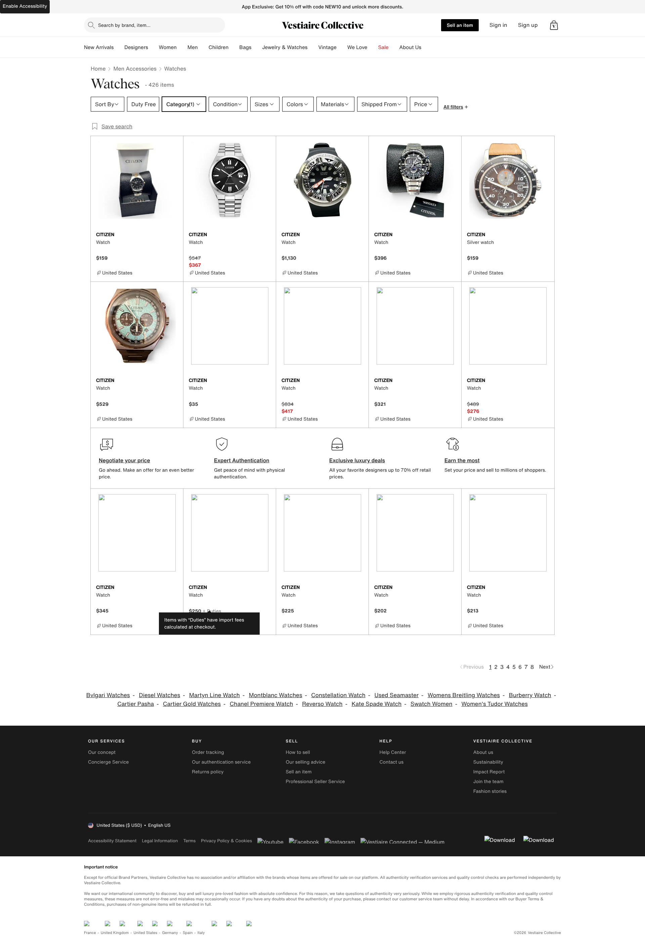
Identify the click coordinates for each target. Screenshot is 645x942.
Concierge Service (108, 762)
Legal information (160, 841)
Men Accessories (134, 69)
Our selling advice (305, 762)
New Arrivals (99, 47)
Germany (170, 932)
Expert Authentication (241, 460)
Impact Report (489, 771)
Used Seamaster (397, 695)
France (90, 932)
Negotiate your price (124, 460)
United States (146, 932)
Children (219, 47)
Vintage (327, 47)
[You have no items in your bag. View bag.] (554, 25)
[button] (554, 25)
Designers (136, 47)
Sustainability (488, 762)
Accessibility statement (112, 841)
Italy (201, 932)
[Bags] (256, 47)
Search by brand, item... (124, 25)
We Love (357, 47)
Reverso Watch (322, 704)
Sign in (498, 25)
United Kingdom (115, 932)
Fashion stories (490, 791)
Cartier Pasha (135, 704)
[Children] (233, 47)
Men (192, 47)
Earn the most (462, 460)
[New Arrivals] (119, 47)
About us (483, 752)
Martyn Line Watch (214, 695)
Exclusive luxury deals (357, 460)
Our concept (102, 752)
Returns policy (207, 771)
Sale (383, 47)
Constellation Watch (338, 695)
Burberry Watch (530, 695)
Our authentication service (221, 762)
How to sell (298, 752)
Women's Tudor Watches (494, 704)
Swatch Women (432, 704)
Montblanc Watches (275, 695)
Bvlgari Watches (108, 695)
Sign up (528, 25)
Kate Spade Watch (376, 704)
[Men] (203, 47)
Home (98, 69)
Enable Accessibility (25, 6)
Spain (188, 932)
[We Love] (373, 47)
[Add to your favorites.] (174, 235)
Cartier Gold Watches (192, 704)
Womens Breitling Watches (464, 695)
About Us (410, 47)
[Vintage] (342, 47)
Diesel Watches (159, 695)
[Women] (182, 47)
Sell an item (460, 25)
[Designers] (153, 47)
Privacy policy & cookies (226, 841)
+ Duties (212, 610)
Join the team (488, 781)
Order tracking (208, 752)
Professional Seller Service (315, 781)
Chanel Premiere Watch (261, 704)
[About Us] (426, 47)
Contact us (392, 762)
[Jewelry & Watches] (312, 47)
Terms (189, 841)
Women (168, 47)
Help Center (393, 752)
